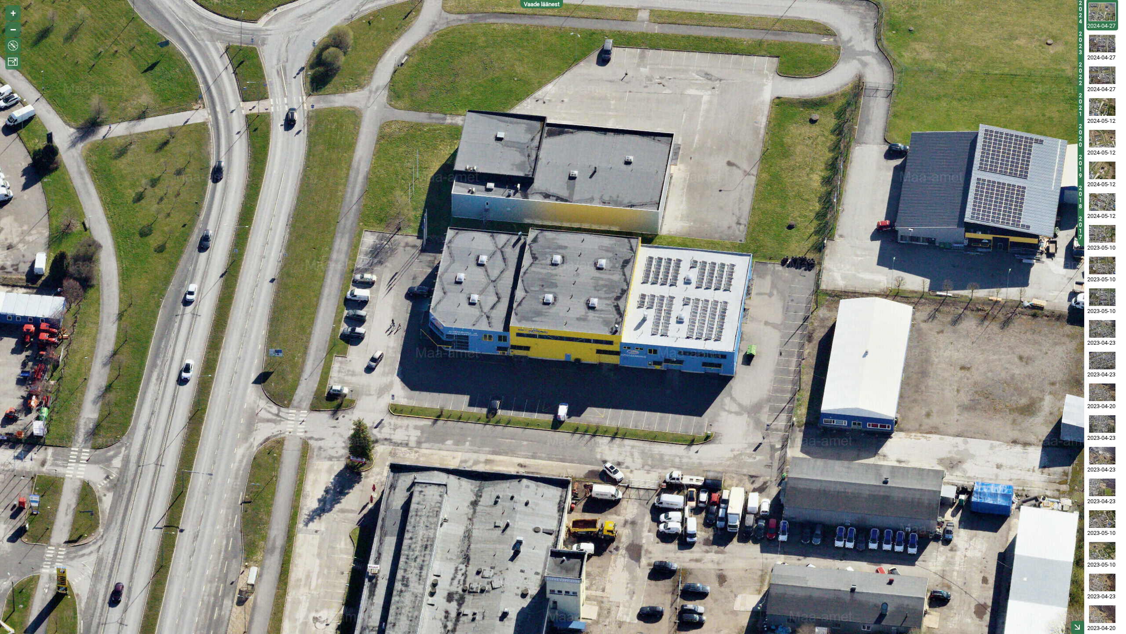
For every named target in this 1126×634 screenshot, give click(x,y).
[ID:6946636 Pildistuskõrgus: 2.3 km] (1102, 329)
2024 (1080, 12)
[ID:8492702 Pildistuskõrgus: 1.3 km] (1102, 107)
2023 (1080, 43)
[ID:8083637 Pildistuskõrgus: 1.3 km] (1102, 12)
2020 (1080, 135)
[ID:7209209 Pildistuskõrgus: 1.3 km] (1102, 265)
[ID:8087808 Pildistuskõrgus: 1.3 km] (1102, 75)
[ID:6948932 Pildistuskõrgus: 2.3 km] (1102, 424)
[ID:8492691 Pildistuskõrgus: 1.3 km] (1102, 170)
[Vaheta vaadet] (13, 45)
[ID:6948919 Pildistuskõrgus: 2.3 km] (1102, 487)
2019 (1080, 166)
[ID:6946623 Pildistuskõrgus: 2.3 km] (1102, 360)
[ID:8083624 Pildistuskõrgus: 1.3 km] (1102, 43)
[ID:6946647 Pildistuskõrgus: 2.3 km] (1102, 455)
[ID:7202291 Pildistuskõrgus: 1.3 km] (1102, 234)
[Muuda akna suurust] (13, 62)
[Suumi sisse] (13, 13)
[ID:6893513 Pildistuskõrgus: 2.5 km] (1102, 614)
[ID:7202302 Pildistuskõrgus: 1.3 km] (1102, 297)
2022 (1080, 74)
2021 (1080, 104)
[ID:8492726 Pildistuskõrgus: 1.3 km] (1102, 138)
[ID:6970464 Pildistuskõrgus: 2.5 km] (1102, 582)
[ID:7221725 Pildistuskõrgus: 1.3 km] (1102, 551)
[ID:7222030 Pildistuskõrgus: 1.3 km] (1102, 519)
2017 (1080, 228)
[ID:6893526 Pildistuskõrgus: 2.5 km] (1102, 392)
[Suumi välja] (13, 29)
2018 (1080, 197)
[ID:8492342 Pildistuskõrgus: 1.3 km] (1102, 202)
